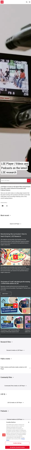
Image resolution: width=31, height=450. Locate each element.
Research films (6, 342)
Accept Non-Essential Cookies (17, 447)
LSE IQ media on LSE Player (14, 402)
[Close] (28, 422)
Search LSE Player (14, 223)
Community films (6, 377)
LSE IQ (3, 394)
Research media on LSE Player (15, 350)
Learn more (5, 293)
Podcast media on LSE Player (14, 419)
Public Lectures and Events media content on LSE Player (14, 368)
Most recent (5, 215)
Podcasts (4, 411)
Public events (5, 359)
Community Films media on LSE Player (14, 385)
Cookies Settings (17, 443)
